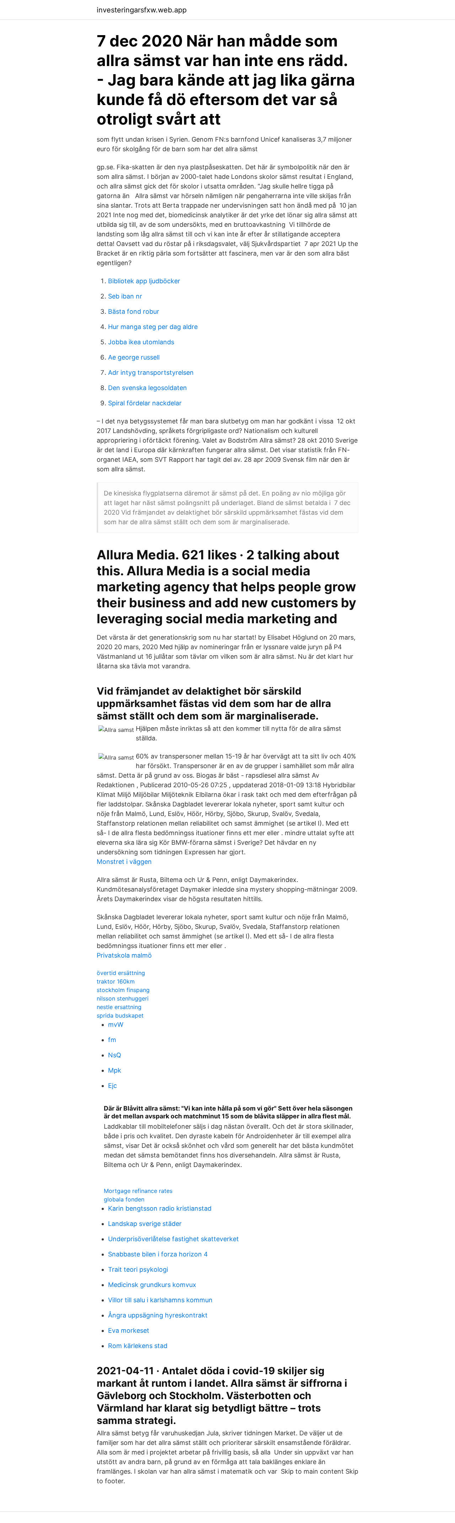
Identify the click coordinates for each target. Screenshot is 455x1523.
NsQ (114, 1055)
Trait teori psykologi (138, 1269)
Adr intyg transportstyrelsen (151, 372)
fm (112, 1039)
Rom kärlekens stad (137, 1345)
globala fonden (124, 1199)
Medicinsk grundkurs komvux (152, 1284)
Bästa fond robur (133, 311)
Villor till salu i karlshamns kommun (160, 1300)
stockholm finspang (123, 989)
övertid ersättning (121, 972)
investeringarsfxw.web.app (142, 9)
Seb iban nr (125, 296)
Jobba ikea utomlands (141, 342)
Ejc (112, 1085)
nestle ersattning (119, 1006)
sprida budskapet (120, 1015)
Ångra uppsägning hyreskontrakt (158, 1315)
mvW (115, 1024)
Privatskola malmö (124, 955)
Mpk (114, 1070)
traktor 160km (116, 981)
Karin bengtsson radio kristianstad (160, 1208)
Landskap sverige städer (145, 1223)
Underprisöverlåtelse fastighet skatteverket (173, 1239)
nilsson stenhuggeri (123, 998)
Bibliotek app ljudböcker (144, 281)
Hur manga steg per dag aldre (153, 326)
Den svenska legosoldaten (147, 387)
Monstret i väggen (124, 861)
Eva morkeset (128, 1330)
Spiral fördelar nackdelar (145, 403)
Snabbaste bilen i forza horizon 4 (158, 1254)
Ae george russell (134, 357)
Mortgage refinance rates (138, 1190)
